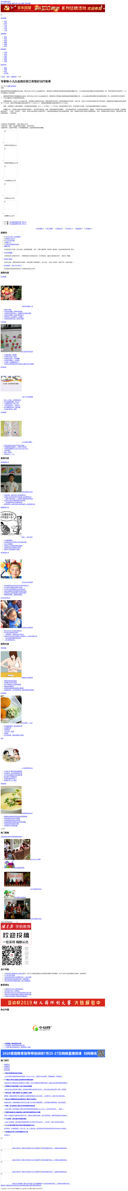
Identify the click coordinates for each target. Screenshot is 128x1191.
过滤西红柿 (7, 728)
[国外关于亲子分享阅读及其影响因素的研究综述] (5, 989)
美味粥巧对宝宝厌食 (10, 682)
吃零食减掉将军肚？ (10, 778)
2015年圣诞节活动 (35, 889)
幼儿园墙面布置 (19, 867)
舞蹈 (5, 42)
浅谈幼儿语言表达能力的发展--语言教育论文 (18, 497)
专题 (4, 64)
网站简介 (3, 1185)
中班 (5, 28)
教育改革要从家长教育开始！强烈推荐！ (17, 979)
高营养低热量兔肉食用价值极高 (14, 688)
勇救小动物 (7, 309)
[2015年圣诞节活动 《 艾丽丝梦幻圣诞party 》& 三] (17, 889)
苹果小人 (8, 242)
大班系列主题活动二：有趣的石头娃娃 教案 (17, 313)
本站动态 (15, 1185)
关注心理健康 (8, 544)
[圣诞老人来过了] (5, 238)
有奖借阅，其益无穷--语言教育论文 (15, 495)
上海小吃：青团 (9, 731)
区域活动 (3, 367)
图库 (4, 49)
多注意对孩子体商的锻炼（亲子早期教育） (18, 981)
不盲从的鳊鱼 (8, 252)
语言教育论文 (5, 462)
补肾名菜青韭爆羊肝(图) (11, 824)
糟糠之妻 (7, 246)
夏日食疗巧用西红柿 (10, 776)
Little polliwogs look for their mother (14, 445)
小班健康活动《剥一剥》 (12, 403)
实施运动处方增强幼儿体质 (12, 547)
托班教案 (3, 412)
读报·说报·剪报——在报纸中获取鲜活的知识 (18, 498)
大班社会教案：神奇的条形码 (13, 311)
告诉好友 (59, 228)
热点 (5, 25)
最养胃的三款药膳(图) (11, 825)
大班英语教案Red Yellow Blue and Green (16, 448)
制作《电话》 (8, 452)
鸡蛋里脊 (7, 729)
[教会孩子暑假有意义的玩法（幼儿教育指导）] (5, 973)
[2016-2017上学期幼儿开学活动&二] (17, 859)
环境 (5, 61)
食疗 (2, 738)
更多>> (21, 836)
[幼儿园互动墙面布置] (9, 897)
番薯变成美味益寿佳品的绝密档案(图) (15, 816)
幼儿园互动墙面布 (20, 897)
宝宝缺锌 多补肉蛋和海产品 (13, 773)
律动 (5, 46)
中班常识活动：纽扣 (10, 356)
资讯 (2, 18)
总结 (5, 54)
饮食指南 (3, 693)
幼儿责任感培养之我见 (11, 632)
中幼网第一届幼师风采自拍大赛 (14, 1045)
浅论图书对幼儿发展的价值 (13, 502)
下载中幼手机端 (26, 1148)
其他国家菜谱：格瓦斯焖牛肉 (13, 726)
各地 (5, 23)
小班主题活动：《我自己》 (12, 405)
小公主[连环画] (10, 240)
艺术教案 (3, 276)
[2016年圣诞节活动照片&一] (17, 918)
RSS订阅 (3, 3)
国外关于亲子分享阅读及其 (14, 989)
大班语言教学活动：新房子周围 (14, 318)
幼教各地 (7, 1066)
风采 (5, 56)
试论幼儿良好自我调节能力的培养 (14, 500)
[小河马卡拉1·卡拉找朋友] (5, 236)
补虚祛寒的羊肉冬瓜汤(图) (12, 820)
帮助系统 (32, 1185)
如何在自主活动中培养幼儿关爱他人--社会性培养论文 (20, 636)
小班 (5, 30)
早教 (5, 69)
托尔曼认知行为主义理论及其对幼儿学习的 (18, 992)
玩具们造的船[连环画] (12, 244)
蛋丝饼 (6, 733)
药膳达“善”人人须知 (10, 780)
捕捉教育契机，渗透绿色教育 (13, 594)
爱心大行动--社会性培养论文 (13, 630)
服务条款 (9, 1185)
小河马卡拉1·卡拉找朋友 (13, 236)
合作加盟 (21, 1185)
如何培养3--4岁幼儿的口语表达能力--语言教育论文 (19, 504)
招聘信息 (38, 1185)
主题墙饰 (3, 836)
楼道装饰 (16, 836)
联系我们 (27, 1185)
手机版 (9, 3)
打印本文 (69, 228)
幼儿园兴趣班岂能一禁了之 (18, 222)
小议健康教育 (8, 540)
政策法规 (7, 1070)
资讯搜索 (39, 228)
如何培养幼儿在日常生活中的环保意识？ (16, 585)
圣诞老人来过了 (10, 238)
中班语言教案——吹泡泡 (12, 360)
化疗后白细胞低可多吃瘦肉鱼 (13, 775)
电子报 (6, 73)
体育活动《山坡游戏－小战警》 (14, 317)
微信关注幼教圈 (17, 1183)
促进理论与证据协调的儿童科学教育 (15, 593)
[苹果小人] (5, 242)
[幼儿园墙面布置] (9, 867)
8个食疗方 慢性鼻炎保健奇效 (13, 771)
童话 (5, 37)
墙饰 (5, 58)
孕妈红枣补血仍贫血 (10, 681)
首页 (3, 76)
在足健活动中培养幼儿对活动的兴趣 (15, 542)
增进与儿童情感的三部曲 (12, 549)
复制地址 (13, 86)
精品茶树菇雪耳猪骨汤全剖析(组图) (15, 822)
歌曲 (5, 44)
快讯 (5, 21)
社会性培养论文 (5, 598)
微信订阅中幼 (16, 1148)
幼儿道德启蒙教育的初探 (12, 638)
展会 (5, 71)
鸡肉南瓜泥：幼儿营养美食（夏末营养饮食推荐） (19, 690)
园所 (5, 68)
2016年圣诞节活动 (35, 918)
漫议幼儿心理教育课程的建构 (13, 546)
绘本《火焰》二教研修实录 (12, 400)
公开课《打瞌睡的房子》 (12, 362)
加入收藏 (21, 3)
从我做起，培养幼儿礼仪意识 (14, 634)
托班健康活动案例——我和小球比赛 (15, 447)
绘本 (5, 40)
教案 (4, 18)
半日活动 (3, 322)
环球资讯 (7, 1068)
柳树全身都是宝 (9, 686)
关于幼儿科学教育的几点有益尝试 (14, 589)
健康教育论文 (5, 507)
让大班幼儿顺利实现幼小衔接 (13, 587)
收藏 (8, 86)
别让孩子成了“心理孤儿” (12, 991)
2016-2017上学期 (35, 859)
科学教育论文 (5, 552)
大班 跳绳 (7, 450)
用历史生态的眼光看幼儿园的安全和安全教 (18, 994)
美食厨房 (3, 783)
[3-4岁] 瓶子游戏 (10, 975)
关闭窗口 (88, 228)
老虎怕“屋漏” (8, 259)
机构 (2, 64)
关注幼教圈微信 (37, 1183)
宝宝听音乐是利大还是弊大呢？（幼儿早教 (18, 977)
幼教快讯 (14, 76)
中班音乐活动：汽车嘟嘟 (12, 358)
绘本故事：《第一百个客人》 (13, 265)
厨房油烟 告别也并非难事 (12, 818)
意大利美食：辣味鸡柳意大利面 (14, 735)
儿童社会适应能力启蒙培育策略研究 (16, 996)
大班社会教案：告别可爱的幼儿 (14, 315)
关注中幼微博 (35, 1148)
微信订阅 (15, 3)
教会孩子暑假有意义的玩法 (14, 973)
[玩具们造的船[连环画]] (5, 244)
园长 (2, 49)
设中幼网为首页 (5, 1)
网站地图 (28, 3)
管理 (5, 52)
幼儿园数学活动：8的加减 (12, 407)
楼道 (5, 59)
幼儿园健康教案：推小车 (12, 402)
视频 (4, 33)
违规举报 (78, 228)
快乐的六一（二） (9, 454)
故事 (2, 33)
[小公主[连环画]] (5, 240)
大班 (5, 27)
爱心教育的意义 (9, 640)
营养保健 (3, 648)
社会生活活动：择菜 (10, 409)
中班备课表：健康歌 (10, 355)
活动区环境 (9, 836)
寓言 (5, 38)
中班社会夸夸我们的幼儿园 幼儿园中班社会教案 (19, 364)
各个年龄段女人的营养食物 (12, 684)
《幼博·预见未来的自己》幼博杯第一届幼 (17, 1047)
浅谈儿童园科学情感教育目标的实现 (15, 591)
